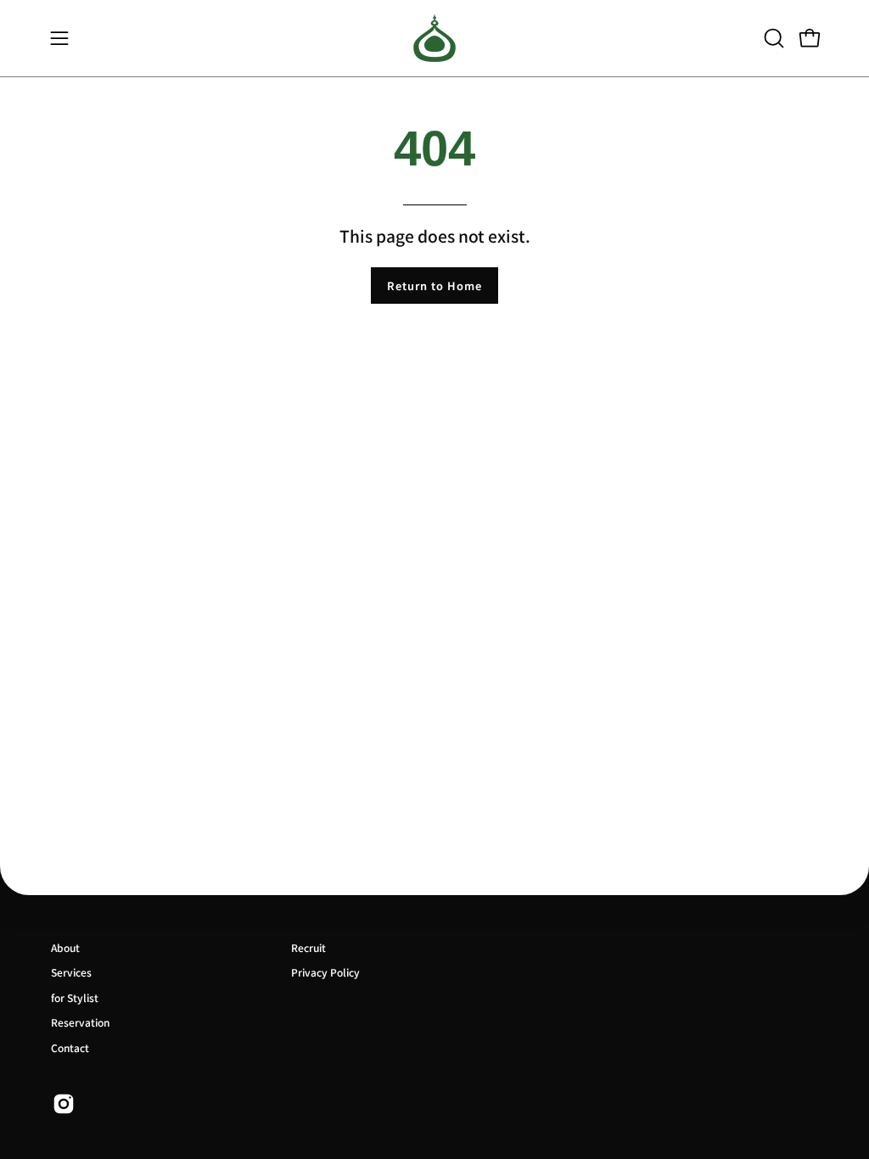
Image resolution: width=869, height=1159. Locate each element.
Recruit (308, 947)
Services (71, 972)
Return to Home (434, 285)
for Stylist (74, 997)
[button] (772, 38)
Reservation (80, 1022)
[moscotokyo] (434, 38)
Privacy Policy (325, 972)
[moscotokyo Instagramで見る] (63, 1104)
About (65, 947)
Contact (70, 1047)
